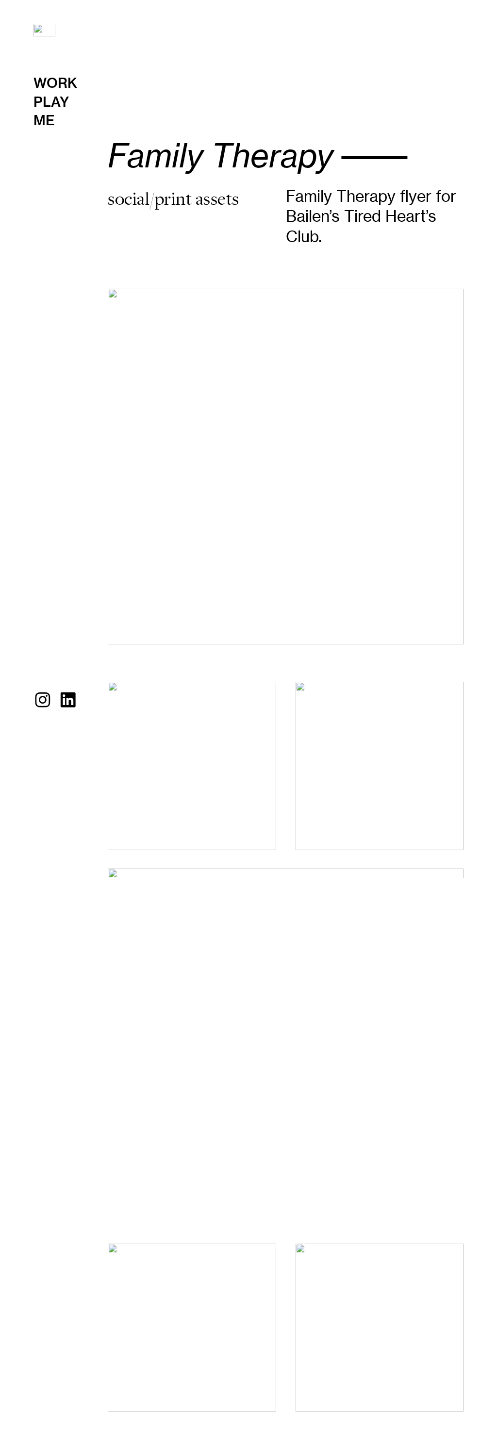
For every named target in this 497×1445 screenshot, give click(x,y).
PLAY (51, 102)
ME (44, 120)
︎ (42, 700)
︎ (68, 700)
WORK (55, 83)
